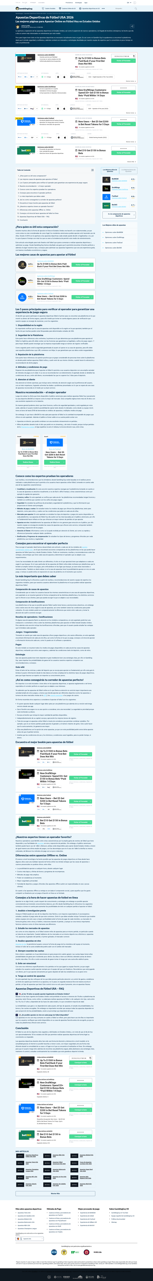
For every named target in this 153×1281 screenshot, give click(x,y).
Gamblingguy (19, 13)
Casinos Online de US (69, 8)
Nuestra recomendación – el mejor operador (35, 186)
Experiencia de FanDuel (87, 1219)
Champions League (27, 427)
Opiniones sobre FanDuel (45, 118)
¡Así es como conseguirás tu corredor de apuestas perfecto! (41, 200)
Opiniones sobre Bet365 (45, 147)
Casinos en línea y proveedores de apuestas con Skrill (60, 1225)
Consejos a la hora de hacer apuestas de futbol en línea (39, 213)
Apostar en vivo (21, 944)
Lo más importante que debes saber (32, 196)
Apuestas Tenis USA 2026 (32, 1163)
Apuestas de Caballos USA (26, 1216)
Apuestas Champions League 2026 (32, 1170)
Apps (85, 2)
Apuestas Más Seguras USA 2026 (85, 1177)
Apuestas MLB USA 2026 (86, 1184)
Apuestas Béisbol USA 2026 (86, 1155)
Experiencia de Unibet (87, 1216)
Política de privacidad (118, 1219)
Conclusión (24, 220)
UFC (45, 695)
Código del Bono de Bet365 (44, 1131)
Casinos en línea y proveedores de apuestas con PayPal (60, 1214)
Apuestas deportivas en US (91, 8)
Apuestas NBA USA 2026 (59, 1155)
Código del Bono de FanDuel (45, 1104)
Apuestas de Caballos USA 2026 (59, 1184)
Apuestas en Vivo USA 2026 (59, 1177)
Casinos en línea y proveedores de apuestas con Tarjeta (60, 1231)
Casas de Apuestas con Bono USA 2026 (86, 1163)
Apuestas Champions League (27, 1228)
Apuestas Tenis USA (24, 1213)
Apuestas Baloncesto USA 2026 (59, 1170)
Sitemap (114, 1222)
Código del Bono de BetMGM (45, 1057)
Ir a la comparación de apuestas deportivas (119, 215)
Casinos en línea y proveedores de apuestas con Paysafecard (60, 1219)
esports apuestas (56, 695)
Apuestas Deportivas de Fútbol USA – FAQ (34, 217)
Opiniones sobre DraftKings (46, 86)
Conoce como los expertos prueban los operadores (38, 189)
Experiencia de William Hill (88, 1222)
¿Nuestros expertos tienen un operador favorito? (36, 206)
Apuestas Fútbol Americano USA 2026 (59, 1163)
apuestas (40, 843)
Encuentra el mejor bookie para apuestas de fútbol (37, 203)
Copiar (134, 56)
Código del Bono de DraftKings (45, 1079)
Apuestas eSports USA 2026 (31, 1184)
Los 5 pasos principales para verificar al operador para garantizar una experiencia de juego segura (53, 183)
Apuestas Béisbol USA (25, 1219)
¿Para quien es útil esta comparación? (33, 176)
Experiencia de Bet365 (87, 1225)
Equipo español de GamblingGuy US (122, 1216)
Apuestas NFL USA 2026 (31, 1177)
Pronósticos (69, 2)
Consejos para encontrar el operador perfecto (36, 193)
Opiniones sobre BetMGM (46, 55)
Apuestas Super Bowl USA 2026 (86, 1170)
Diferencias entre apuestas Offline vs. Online (35, 210)
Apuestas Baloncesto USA (26, 1222)
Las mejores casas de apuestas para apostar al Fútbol (38, 179)
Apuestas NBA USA (24, 1225)
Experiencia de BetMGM (87, 1213)
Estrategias (78, 2)
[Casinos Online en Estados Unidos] (28, 8)
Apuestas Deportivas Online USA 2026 (35, 13)
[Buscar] (124, 8)
